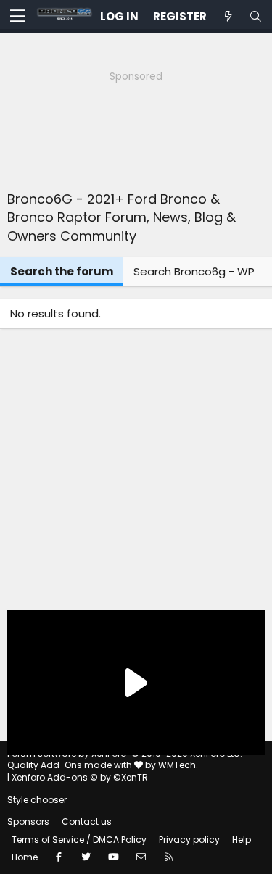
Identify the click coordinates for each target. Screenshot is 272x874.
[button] (18, 17)
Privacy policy (189, 839)
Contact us (87, 821)
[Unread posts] (228, 16)
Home (25, 857)
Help (241, 839)
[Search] (255, 16)
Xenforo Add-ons (80, 777)
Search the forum (61, 271)
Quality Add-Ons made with (70, 765)
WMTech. (178, 765)
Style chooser (37, 800)
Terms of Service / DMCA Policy (79, 839)
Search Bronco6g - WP (194, 271)
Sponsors (28, 821)
